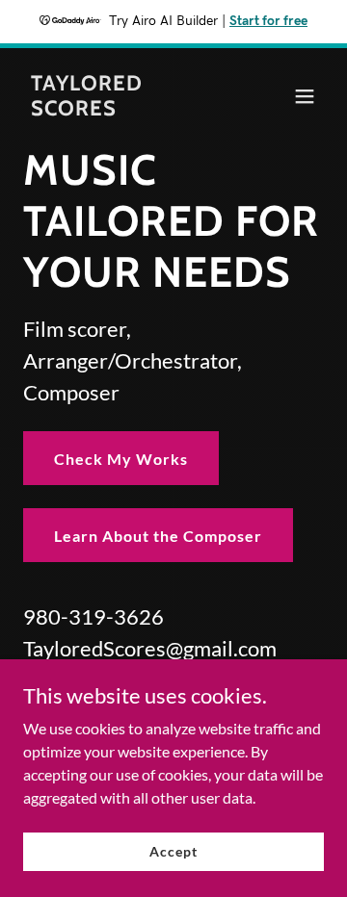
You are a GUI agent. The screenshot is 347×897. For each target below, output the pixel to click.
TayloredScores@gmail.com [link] (150, 648)
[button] (304, 96)
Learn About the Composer (158, 535)
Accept (173, 851)
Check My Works (121, 458)
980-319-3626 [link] (93, 616)
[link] (128, 109)
